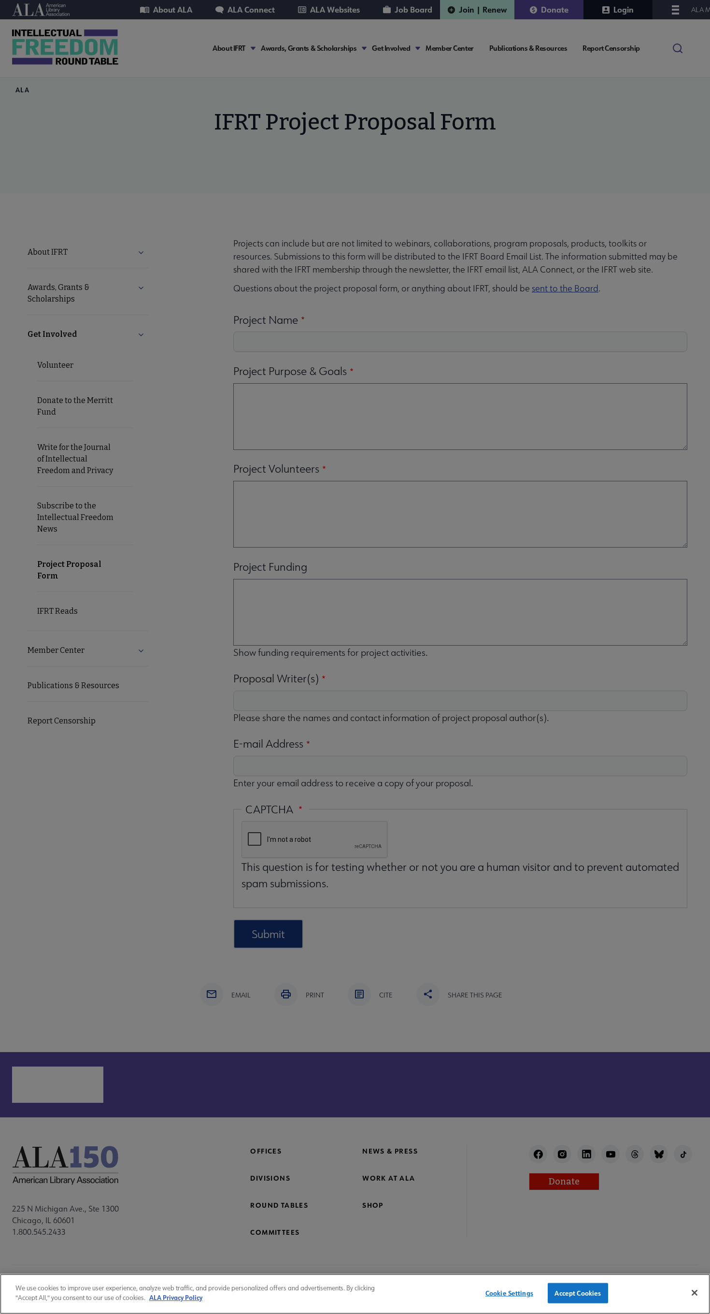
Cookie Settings (509, 1293)
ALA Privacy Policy (175, 1297)
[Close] (694, 1292)
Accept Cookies (577, 1293)
